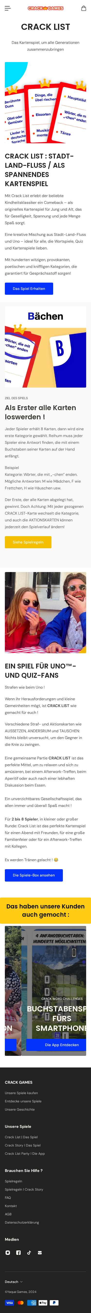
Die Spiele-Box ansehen (34, 875)
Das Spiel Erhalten (29, 288)
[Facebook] (18, 1252)
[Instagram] (7, 1252)
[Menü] (8, 8)
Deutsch (11, 1282)
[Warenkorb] (83, 8)
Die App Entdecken (45, 1044)
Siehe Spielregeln (28, 542)
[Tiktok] (29, 1252)
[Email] (39, 1252)
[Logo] (45, 8)
